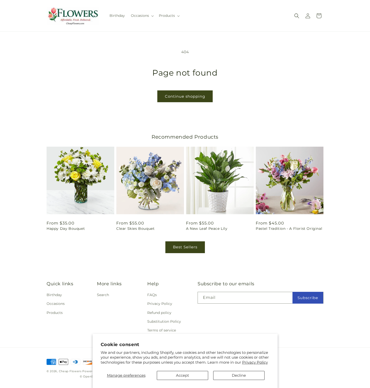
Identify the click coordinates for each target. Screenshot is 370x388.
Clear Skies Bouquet (135, 228)
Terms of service (161, 330)
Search (103, 295)
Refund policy (159, 312)
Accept (182, 375)
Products (55, 312)
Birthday (54, 295)
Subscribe (308, 297)
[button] (142, 15)
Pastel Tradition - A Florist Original (289, 228)
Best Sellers (185, 247)
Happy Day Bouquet (66, 228)
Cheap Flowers (70, 371)
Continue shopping (185, 96)
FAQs (152, 295)
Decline (239, 375)
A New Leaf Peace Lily (207, 228)
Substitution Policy (164, 321)
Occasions (56, 303)
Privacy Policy (255, 362)
